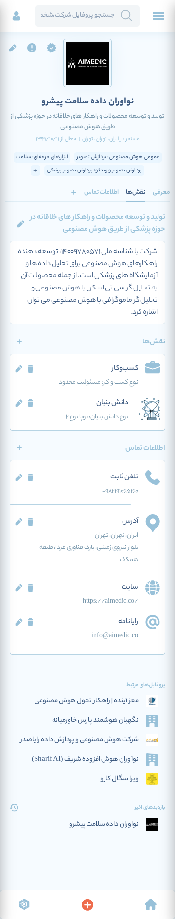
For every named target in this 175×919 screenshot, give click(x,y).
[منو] (158, 16)
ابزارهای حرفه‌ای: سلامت (42, 157)
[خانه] (150, 904)
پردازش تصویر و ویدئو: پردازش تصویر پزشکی (94, 170)
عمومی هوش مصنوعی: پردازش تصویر (118, 157)
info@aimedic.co (114, 636)
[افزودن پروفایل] (87, 904)
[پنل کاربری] (16, 16)
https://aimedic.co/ (110, 601)
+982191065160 (120, 491)
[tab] (161, 192)
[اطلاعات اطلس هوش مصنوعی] (24, 904)
